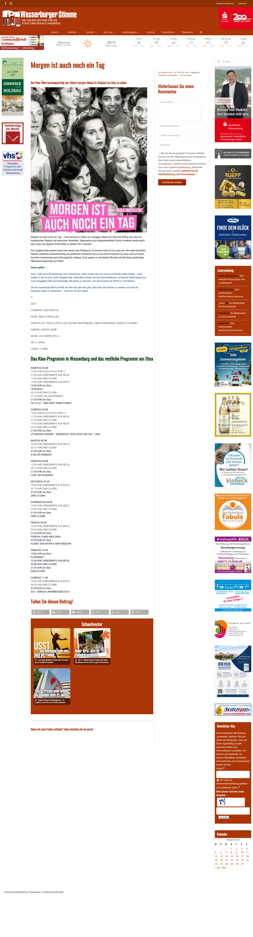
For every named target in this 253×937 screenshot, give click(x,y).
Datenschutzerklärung (227, 783)
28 (226, 864)
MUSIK (34, 336)
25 (247, 860)
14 (226, 856)
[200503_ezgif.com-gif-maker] (233, 445)
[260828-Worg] (52, 629)
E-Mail (220, 768)
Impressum (34, 892)
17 (242, 856)
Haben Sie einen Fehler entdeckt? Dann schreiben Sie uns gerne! (62, 729)
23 (237, 860)
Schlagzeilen (172, 75)
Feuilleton (162, 75)
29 (232, 864)
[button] (200, 32)
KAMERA (35, 329)
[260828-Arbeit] (52, 670)
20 (221, 860)
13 (221, 856)
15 (232, 856)
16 (237, 856)
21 (226, 860)
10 (242, 852)
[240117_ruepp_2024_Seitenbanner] (233, 166)
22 (232, 860)
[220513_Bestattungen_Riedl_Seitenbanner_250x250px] (233, 538)
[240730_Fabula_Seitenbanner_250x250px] (233, 495)
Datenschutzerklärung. (180, 167)
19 (216, 860)
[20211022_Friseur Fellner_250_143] (233, 619)
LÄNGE (34, 349)
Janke (221, 303)
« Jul (217, 867)
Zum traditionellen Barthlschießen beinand (230, 293)
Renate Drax (167, 72)
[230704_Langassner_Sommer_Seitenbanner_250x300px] (233, 344)
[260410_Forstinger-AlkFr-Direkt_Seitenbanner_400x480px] (233, 394)
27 (221, 864)
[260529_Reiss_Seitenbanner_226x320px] (233, 647)
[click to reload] (231, 802)
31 (242, 864)
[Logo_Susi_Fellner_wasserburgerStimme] (233, 581)
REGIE (34, 316)
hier (229, 764)
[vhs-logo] (13, 152)
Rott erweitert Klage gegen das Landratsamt (231, 279)
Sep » (224, 867)
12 (216, 856)
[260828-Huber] (92, 629)
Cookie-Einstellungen (53, 892)
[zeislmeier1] (233, 705)
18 (247, 856)
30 (237, 864)
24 (242, 860)
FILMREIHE (36, 310)
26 (216, 864)
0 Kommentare (186, 75)
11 (247, 852)
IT (32, 297)
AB (32, 342)
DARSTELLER (38, 323)
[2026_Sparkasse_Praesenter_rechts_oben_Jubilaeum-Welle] (235, 8)
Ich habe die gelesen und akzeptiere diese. (231, 784)
